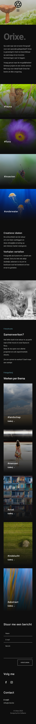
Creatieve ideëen (13, 233)
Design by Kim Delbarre (18, 713)
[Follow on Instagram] (11, 682)
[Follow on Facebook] (6, 682)
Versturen (25, 663)
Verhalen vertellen (14, 252)
